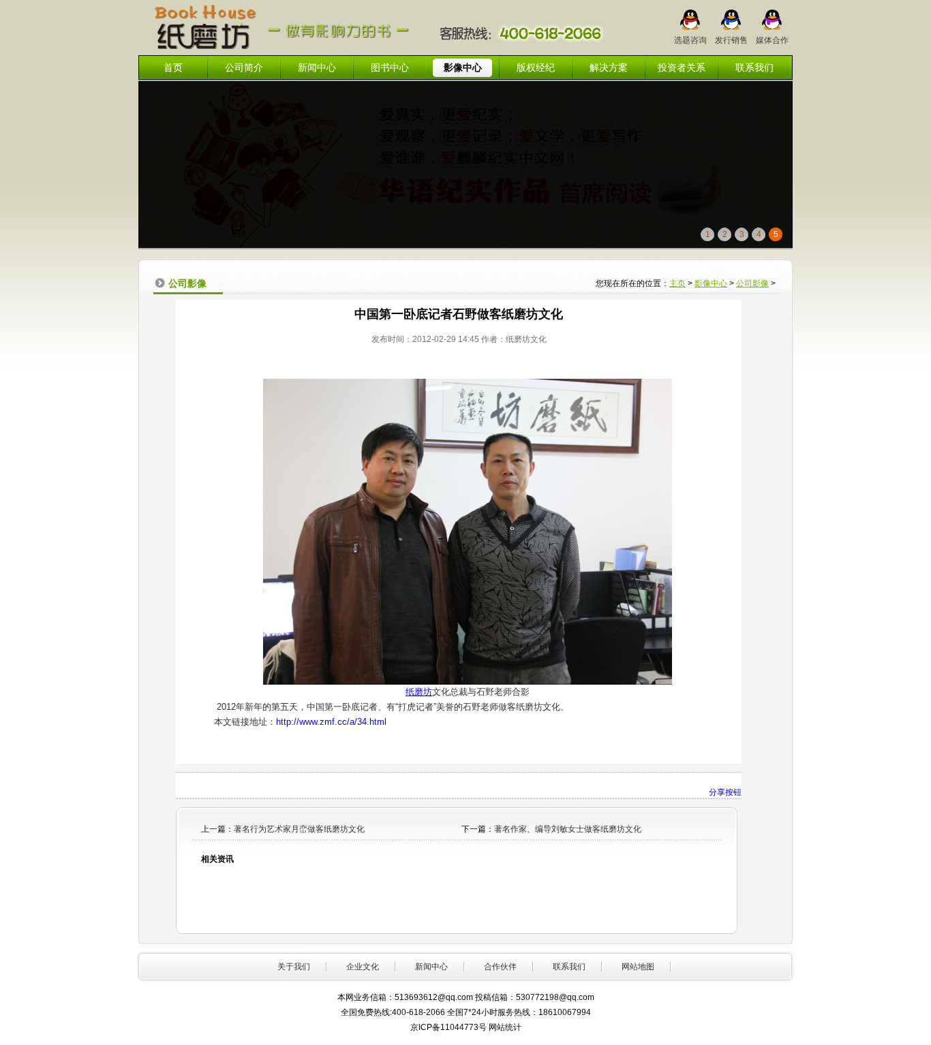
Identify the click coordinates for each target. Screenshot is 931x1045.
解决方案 (609, 67)
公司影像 (752, 283)
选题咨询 (690, 35)
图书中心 (390, 67)
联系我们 (754, 67)
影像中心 (463, 67)
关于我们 (293, 966)
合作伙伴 (500, 966)
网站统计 (505, 1027)
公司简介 (244, 67)
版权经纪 (536, 67)
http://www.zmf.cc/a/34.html (331, 722)
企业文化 (362, 966)
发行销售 (731, 35)
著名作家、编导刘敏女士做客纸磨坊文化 (567, 829)
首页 (173, 67)
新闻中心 (317, 67)
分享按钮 (725, 792)
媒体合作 (772, 35)
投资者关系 (681, 67)
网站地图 (638, 966)
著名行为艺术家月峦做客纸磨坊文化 (299, 829)
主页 (677, 283)
